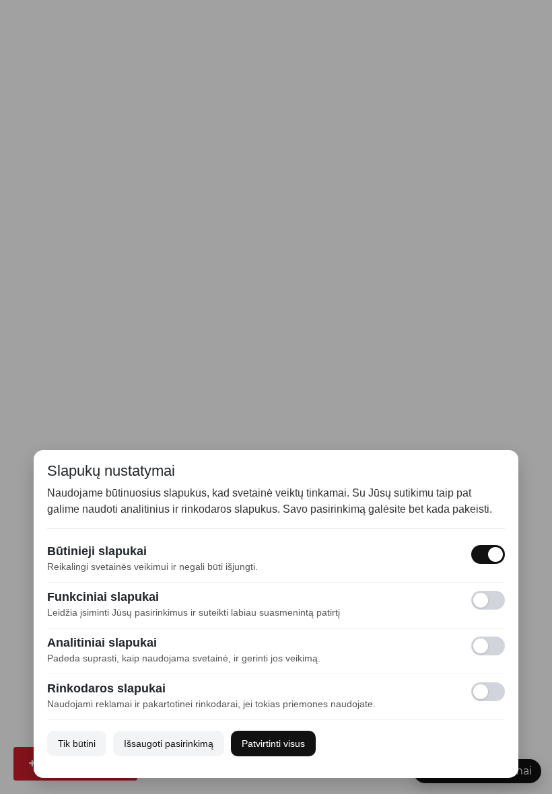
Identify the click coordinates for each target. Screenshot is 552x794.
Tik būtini (77, 743)
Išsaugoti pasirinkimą (168, 743)
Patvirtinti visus (273, 743)
